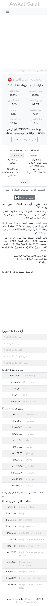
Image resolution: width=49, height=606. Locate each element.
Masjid (22, 513)
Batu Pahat (29, 382)
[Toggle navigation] (7, 11)
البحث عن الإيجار (26, 198)
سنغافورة (29, 434)
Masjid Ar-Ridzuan (28, 571)
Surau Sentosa (26, 507)
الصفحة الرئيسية (39, 70)
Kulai (25, 395)
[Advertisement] (24, 42)
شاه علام (29, 485)
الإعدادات (24, 182)
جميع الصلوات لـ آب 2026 (24, 139)
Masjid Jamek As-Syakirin (32, 578)
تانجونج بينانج (30, 453)
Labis (25, 388)
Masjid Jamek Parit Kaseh (32, 539)
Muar (28, 427)
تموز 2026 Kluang (12, 337)
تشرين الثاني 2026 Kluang (16, 363)
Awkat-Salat (25, 4)
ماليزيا (29, 70)
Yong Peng (29, 375)
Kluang (20, 70)
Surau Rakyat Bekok (30, 533)
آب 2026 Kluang (12, 343)
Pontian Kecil (30, 401)
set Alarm (17, 155)
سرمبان (28, 447)
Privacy (29, 599)
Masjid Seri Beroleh (29, 546)
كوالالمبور (29, 466)
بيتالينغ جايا (30, 472)
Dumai (28, 460)
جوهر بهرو (29, 421)
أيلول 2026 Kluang (13, 350)
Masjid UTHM (26, 526)
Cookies (28, 602)
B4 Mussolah (26, 520)
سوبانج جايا (30, 479)
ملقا (27, 440)
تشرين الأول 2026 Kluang (16, 356)
